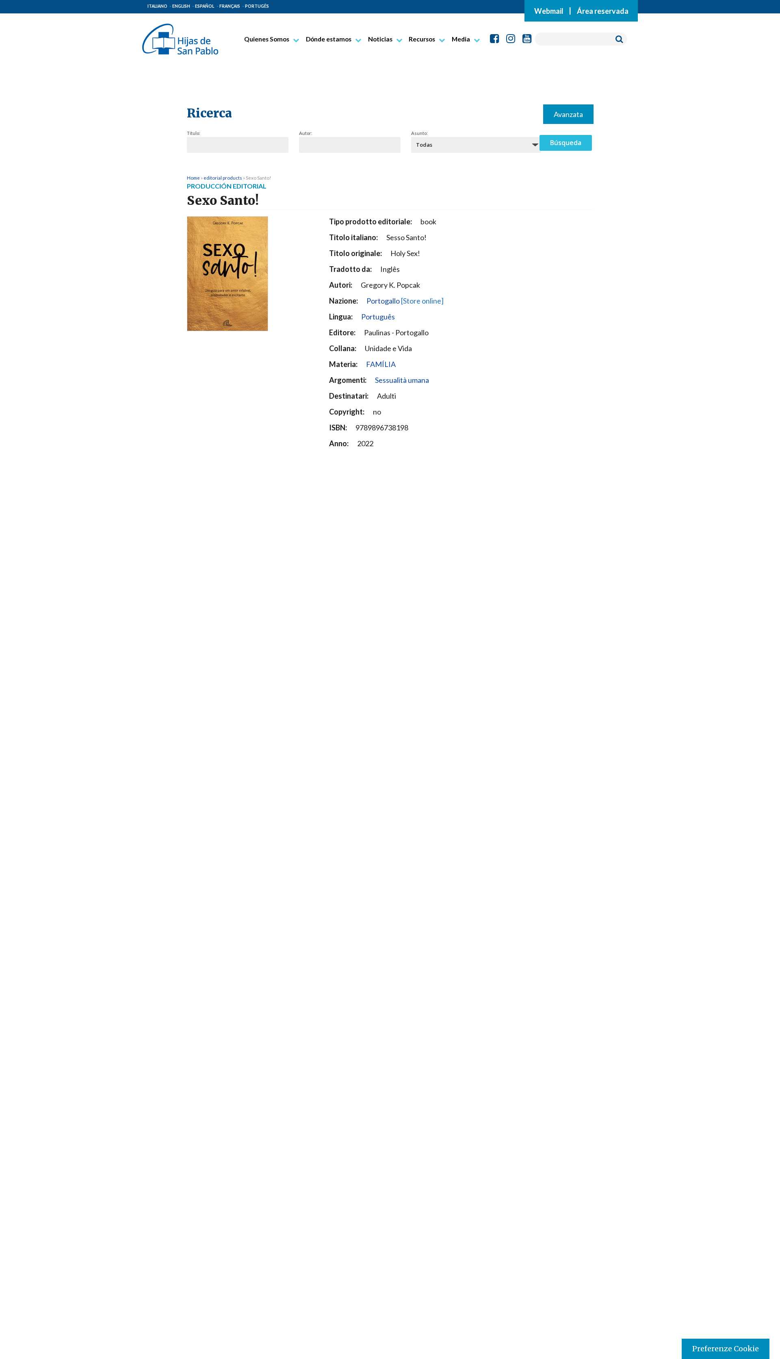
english (181, 6)
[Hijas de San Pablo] (180, 35)
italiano (157, 6)
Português (378, 316)
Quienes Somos (266, 39)
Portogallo (405, 300)
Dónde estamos (328, 39)
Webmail (548, 10)
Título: (193, 133)
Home (193, 177)
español (204, 6)
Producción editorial (226, 186)
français (229, 6)
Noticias (380, 39)
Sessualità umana (402, 380)
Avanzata (568, 114)
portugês (257, 6)
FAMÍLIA (381, 364)
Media (461, 39)
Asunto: (419, 133)
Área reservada (602, 10)
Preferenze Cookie (725, 1348)
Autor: (305, 133)
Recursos (422, 39)
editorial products (223, 177)
